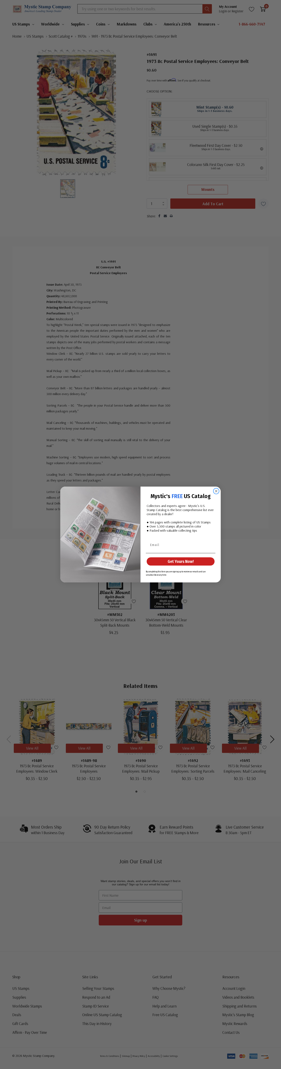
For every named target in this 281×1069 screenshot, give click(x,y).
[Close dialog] (216, 491)
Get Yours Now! (181, 561)
